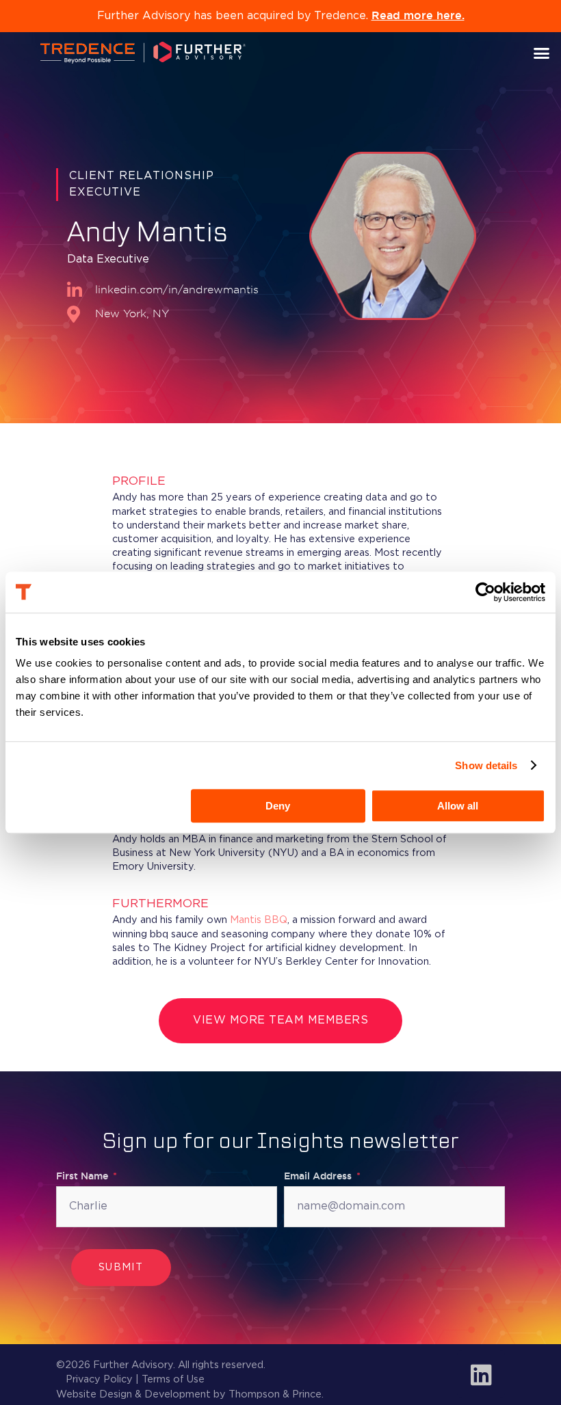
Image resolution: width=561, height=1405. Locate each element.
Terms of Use (173, 1379)
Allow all (457, 806)
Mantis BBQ (258, 919)
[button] (542, 53)
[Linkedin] (481, 1374)
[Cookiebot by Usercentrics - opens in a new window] (485, 592)
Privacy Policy (99, 1379)
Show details (486, 765)
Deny (277, 806)
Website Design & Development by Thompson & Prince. (190, 1394)
